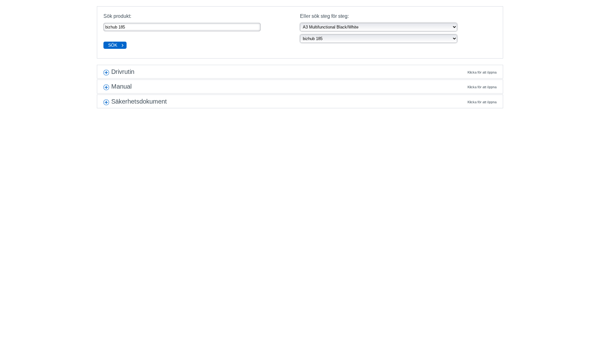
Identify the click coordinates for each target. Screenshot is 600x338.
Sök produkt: (117, 16)
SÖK (112, 45)
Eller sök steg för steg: (324, 16)
